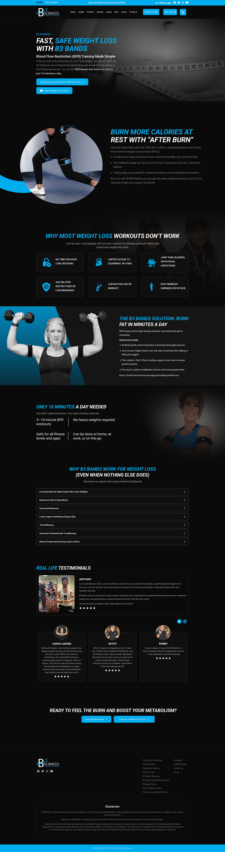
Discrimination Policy (152, 788)
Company (178, 760)
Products (133, 12)
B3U (116, 12)
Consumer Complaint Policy (155, 792)
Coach (124, 12)
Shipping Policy (149, 784)
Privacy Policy (149, 764)
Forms (176, 772)
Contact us (178, 768)
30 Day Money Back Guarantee (156, 780)
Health (81, 12)
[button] (185, 491)
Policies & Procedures (153, 760)
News (73, 12)
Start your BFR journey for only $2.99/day (106, 2)
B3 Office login (180, 764)
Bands (109, 12)
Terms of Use (148, 772)
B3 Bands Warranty (151, 776)
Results (100, 12)
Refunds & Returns (151, 768)
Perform (90, 12)
